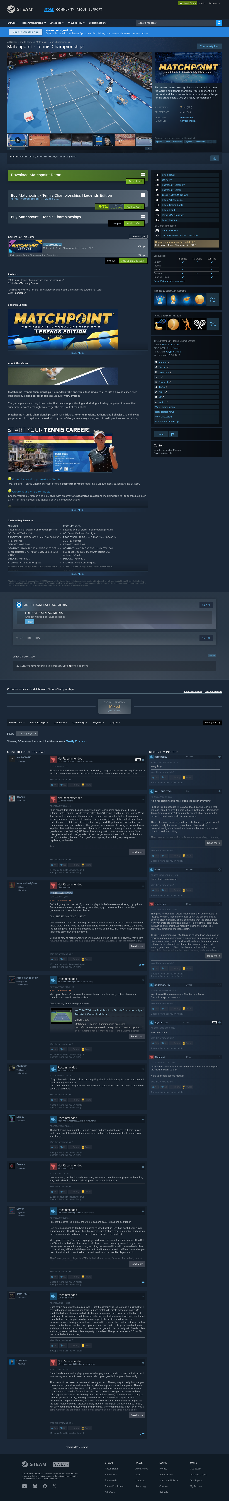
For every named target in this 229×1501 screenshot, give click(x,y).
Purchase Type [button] (38, 722)
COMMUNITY (65, 9)
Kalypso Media (187, 120)
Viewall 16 (213, 324)
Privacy (163, 1468)
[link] (109, 207)
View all (211, 655)
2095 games (21, 887)
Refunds (163, 1492)
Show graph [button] (210, 722)
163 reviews (21, 800)
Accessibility (166, 1474)
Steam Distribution (114, 1486)
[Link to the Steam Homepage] (20, 12)
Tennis (167, 142)
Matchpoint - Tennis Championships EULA (175, 245)
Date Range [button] (78, 722)
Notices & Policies (169, 1480)
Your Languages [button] (26, 733)
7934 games (21, 1070)
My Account (196, 1486)
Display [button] (114, 722)
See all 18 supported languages (169, 281)
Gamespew (20, 293)
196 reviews (21, 890)
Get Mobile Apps (198, 1474)
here (71, 665)
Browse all (138, 236)
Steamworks (111, 1480)
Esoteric (21, 1164)
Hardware (140, 1480)
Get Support (196, 1480)
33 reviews (21, 1297)
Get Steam (195, 1468)
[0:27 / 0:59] (79, 92)
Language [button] (59, 722)
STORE (49, 9)
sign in (202, 3)
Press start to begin (27, 977)
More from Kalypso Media (45, 605)
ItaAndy (20, 797)
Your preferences (213, 691)
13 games (20, 1212)
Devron (20, 1208)
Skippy (20, 1117)
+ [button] (214, 142)
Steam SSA (111, 1474)
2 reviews (20, 1168)
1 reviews (20, 761)
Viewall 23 (213, 299)
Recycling (140, 1486)
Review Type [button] (15, 722)
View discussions (163, 416)
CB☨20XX (21, 1066)
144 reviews (21, 1073)
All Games (12, 42)
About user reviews (193, 691)
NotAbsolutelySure (26, 883)
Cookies (163, 1486)
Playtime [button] (97, 722)
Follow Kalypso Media (44, 613)
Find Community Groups (167, 421)
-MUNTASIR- (23, 1294)
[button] (13, 23)
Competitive (200, 142)
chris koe (21, 1360)
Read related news (164, 411)
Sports (159, 142)
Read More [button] (137, 852)
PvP (209, 142)
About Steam (111, 1468)
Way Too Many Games (26, 283)
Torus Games (187, 117)
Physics (188, 142)
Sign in (13, 156)
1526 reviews (22, 984)
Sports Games (27, 42)
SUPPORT (95, 9)
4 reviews (20, 1364)
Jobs (137, 1474)
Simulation (177, 142)
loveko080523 (23, 757)
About (81, 9)
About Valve (141, 1468)
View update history (165, 407)
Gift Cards (110, 1492)
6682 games (21, 981)
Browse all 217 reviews (77, 1447)
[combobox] (176, 23)
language (213, 3)
